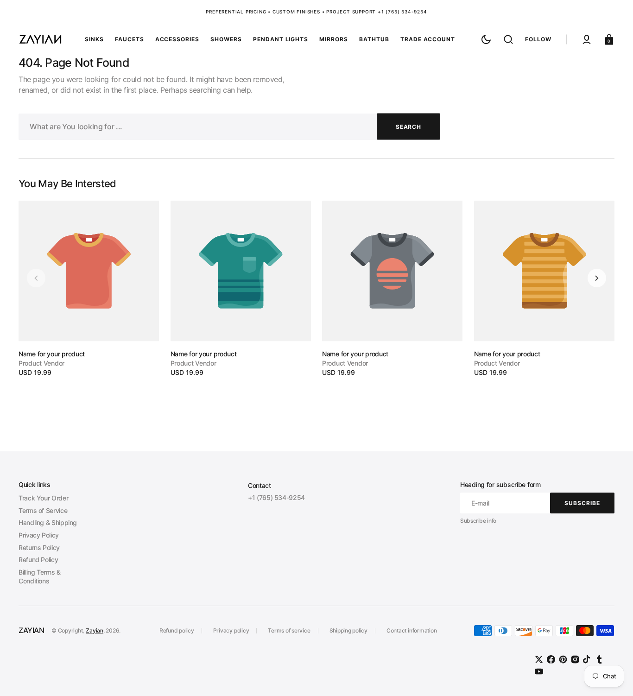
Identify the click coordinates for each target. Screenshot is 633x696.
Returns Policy (39, 547)
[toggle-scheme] (486, 39)
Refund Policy (38, 559)
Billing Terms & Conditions (40, 576)
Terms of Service (43, 510)
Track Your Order (43, 498)
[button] (508, 39)
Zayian (94, 630)
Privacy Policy (39, 535)
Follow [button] (538, 39)
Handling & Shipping (48, 522)
